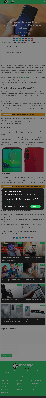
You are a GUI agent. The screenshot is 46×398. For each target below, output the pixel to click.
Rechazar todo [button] (23, 206)
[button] (10, 206)
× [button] (41, 189)
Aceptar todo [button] (35, 206)
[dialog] (23, 199)
